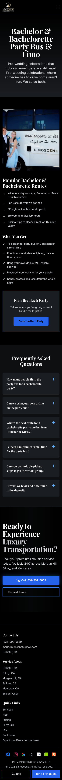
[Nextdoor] (46, 754)
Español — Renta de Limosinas (21, 740)
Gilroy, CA (9, 673)
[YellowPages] (39, 754)
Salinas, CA (9, 683)
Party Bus (8, 724)
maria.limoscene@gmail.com (20, 646)
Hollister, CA (10, 668)
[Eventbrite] (54, 754)
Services (8, 709)
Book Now (9, 735)
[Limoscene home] (8, 7)
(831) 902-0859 (12, 641)
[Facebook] (8, 754)
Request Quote (17, 592)
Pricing (7, 719)
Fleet (5, 714)
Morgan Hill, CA (12, 678)
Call (18, 774)
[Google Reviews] (23, 754)
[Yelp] (31, 754)
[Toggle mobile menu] (57, 7)
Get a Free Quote (46, 774)
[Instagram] (16, 754)
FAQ (5, 730)
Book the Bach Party (31, 321)
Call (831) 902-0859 (33, 580)
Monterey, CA (11, 688)
